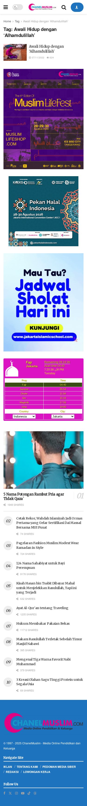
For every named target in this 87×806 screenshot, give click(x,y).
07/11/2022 (37, 57)
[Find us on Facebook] (4, 793)
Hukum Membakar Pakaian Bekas (43, 623)
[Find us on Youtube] (22, 793)
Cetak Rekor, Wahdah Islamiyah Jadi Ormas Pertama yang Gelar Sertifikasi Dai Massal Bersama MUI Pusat (49, 522)
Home (7, 21)
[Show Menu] (5, 7)
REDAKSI (12, 772)
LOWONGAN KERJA (36, 772)
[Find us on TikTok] (29, 793)
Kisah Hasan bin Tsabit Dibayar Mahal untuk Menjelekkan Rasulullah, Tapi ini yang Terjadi (46, 587)
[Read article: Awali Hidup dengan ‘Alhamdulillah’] (15, 52)
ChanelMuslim (31, 743)
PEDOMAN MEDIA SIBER (59, 767)
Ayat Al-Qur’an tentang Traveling (42, 608)
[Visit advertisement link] (43, 119)
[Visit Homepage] (42, 7)
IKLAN (7, 767)
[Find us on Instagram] (16, 793)
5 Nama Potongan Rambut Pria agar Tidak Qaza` (33, 496)
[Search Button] (63, 7)
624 (51, 57)
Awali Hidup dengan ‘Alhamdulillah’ (45, 21)
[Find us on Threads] (35, 793)
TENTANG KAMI (27, 767)
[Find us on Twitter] (10, 793)
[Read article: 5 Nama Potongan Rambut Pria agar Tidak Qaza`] (43, 460)
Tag (17, 21)
